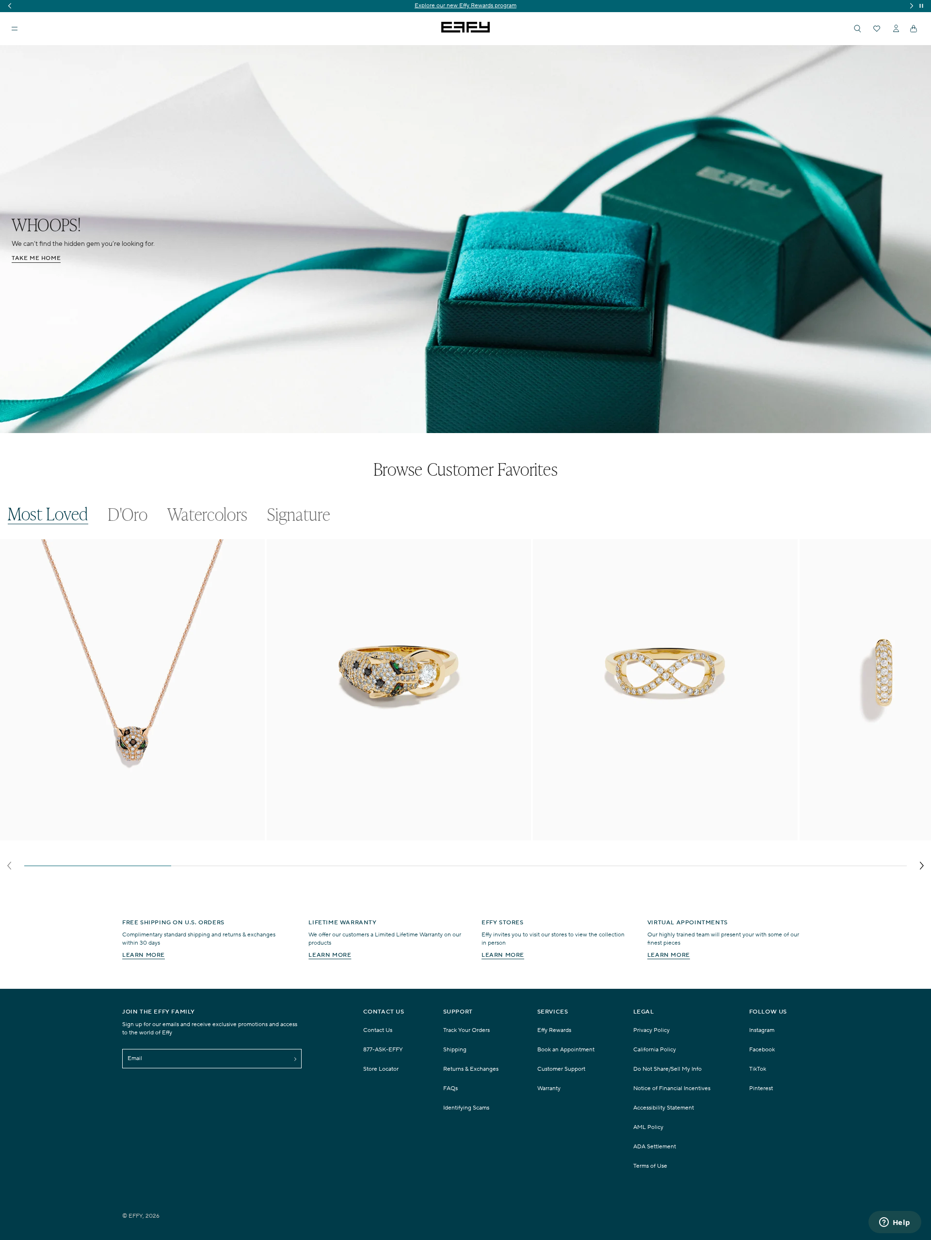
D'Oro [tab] (128, 514)
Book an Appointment (565, 1049)
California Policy (654, 1049)
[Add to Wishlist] (251, 566)
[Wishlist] (877, 28)
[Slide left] (9, 865)
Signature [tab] (298, 514)
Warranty (549, 1088)
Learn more (143, 955)
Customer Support (561, 1069)
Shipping (454, 1049)
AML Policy (648, 1127)
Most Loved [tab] (48, 514)
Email (135, 1058)
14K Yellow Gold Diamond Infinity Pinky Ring (612, 834)
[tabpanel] (465, 707)
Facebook (762, 1049)
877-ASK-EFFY (383, 1049)
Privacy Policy (651, 1030)
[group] (465, 6)
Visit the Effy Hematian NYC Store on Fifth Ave (465, 5)
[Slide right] (922, 865)
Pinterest (761, 1088)
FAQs (450, 1088)
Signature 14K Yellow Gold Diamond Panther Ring (353, 834)
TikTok (757, 1069)
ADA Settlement (654, 1146)
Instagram (761, 1030)
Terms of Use (650, 1166)
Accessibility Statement (663, 1107)
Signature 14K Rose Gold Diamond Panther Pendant (90, 834)
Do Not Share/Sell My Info (667, 1069)
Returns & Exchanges (470, 1069)
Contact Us (377, 1030)
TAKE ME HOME (36, 258)
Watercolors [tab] (207, 514)
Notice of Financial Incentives (671, 1088)
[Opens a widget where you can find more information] (894, 1223)
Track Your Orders (466, 1030)
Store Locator (381, 1069)
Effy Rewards (554, 1030)
